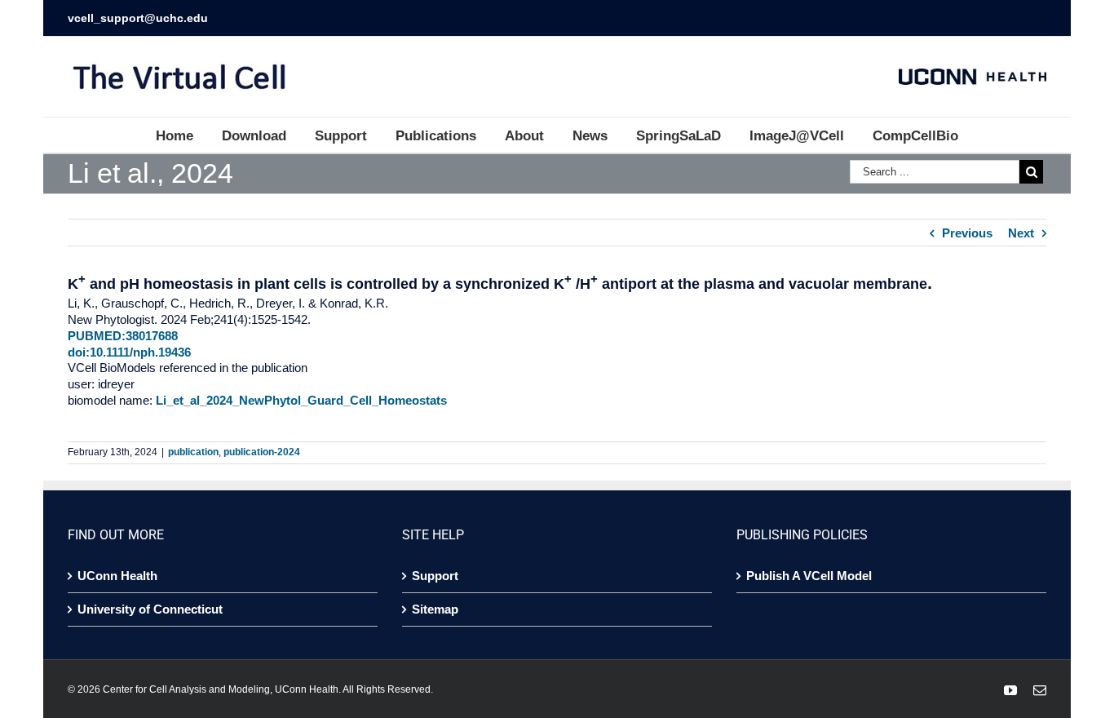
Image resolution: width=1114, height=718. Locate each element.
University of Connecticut (150, 609)
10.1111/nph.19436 (140, 352)
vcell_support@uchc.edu (138, 17)
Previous (967, 233)
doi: (79, 352)
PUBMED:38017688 (123, 336)
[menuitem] (189, 135)
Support (435, 576)
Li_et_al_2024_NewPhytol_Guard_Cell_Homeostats (301, 400)
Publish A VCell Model (809, 576)
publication (193, 452)
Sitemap (435, 609)
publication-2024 (261, 452)
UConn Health (117, 576)
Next (1021, 233)
